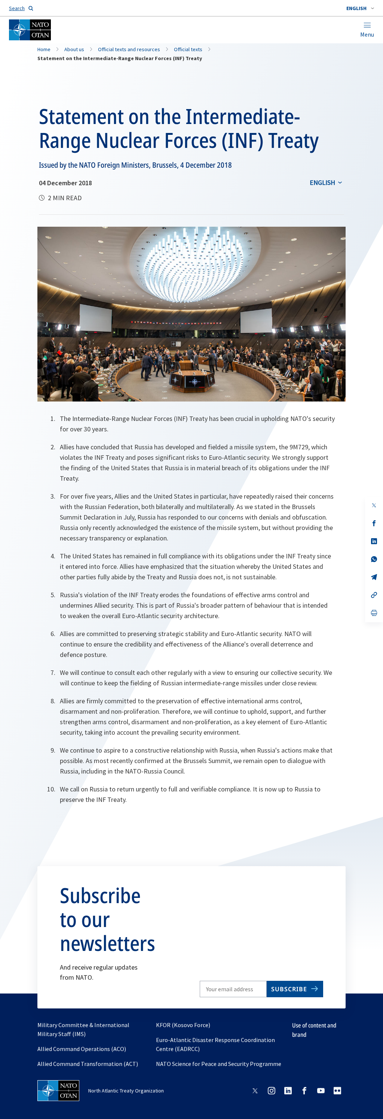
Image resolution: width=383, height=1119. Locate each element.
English (322, 182)
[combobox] (360, 8)
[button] (360, 8)
